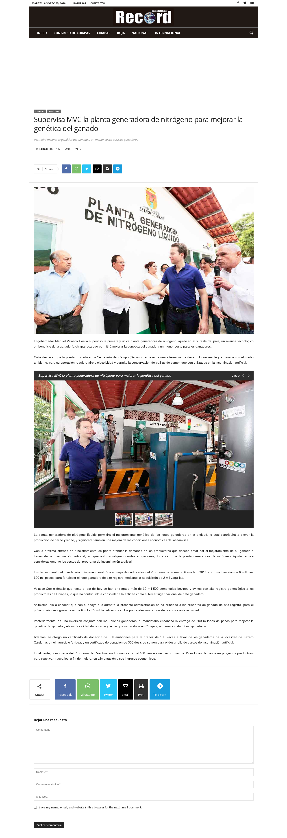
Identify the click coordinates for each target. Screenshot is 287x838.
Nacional (140, 33)
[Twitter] (245, 3)
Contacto (97, 3)
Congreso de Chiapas (72, 33)
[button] (251, 33)
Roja (121, 33)
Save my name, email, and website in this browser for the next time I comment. (90, 807)
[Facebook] (238, 3)
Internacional (168, 33)
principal (54, 111)
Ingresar (80, 3)
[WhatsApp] (76, 168)
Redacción (46, 148)
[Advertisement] (143, 71)
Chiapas (103, 33)
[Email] (97, 168)
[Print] (107, 168)
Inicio (42, 33)
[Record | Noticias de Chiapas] (143, 16)
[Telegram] (117, 168)
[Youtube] (252, 3)
